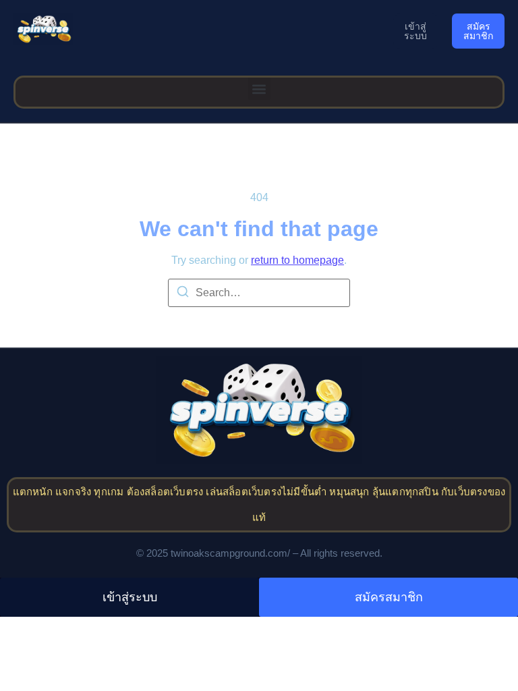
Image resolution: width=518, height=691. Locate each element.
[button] (259, 89)
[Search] (182, 293)
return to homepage (297, 260)
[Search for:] (259, 293)
